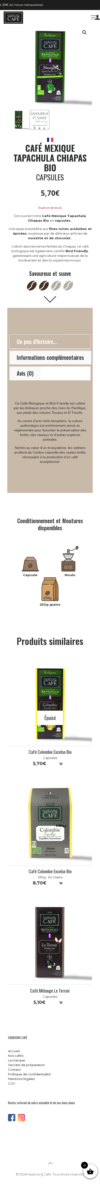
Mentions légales (21, 1079)
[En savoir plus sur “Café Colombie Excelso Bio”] (60, 763)
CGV (11, 1083)
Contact (14, 1069)
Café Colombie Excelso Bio (50, 752)
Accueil (14, 1051)
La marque (16, 1060)
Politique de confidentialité (29, 1074)
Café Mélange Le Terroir (50, 990)
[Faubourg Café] (13, 17)
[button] (84, 32)
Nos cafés (15, 1056)
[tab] (50, 341)
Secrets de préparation (26, 1065)
